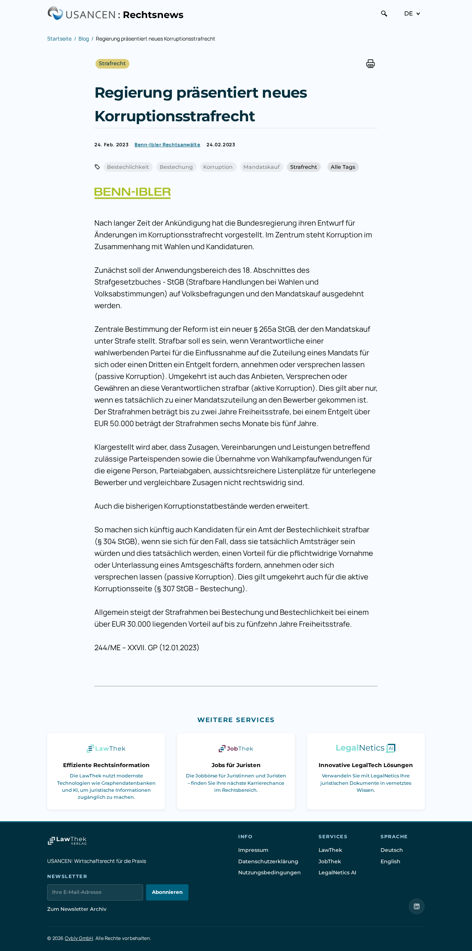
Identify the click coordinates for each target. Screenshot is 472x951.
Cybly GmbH (79, 938)
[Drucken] (371, 63)
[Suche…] (384, 14)
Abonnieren (167, 892)
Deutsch (392, 850)
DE (408, 13)
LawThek (330, 850)
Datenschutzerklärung (268, 861)
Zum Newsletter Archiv (77, 909)
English (390, 861)
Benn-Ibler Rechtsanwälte (167, 144)
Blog (84, 38)
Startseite (59, 38)
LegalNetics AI (337, 872)
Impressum (253, 850)
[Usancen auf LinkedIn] (417, 906)
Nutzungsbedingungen (269, 872)
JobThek (330, 861)
